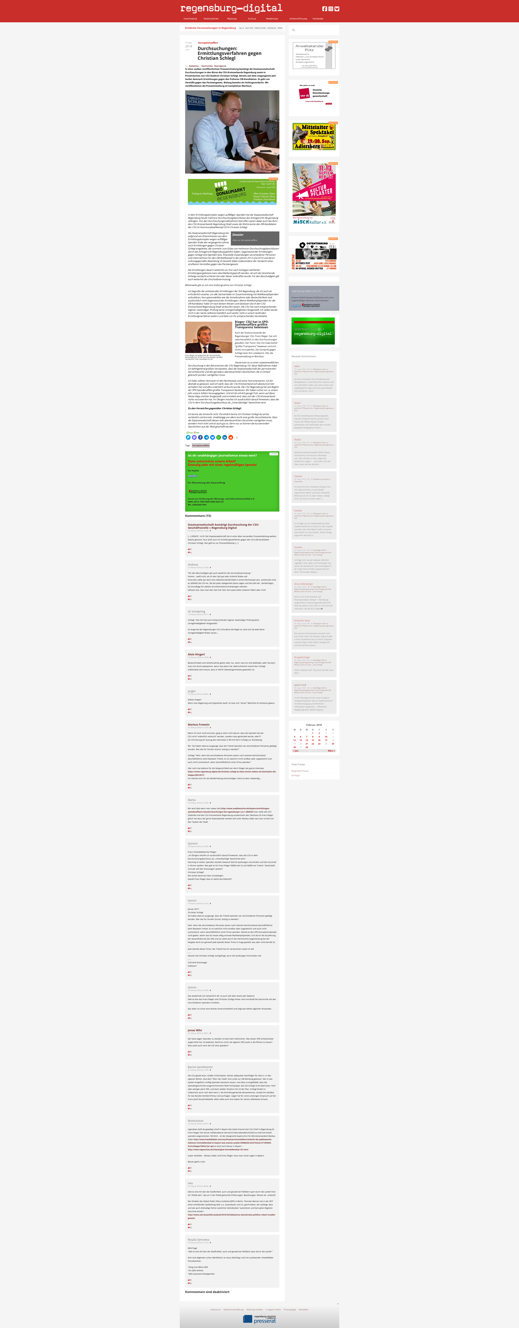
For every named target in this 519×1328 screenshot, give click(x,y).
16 (319, 740)
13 (301, 740)
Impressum (215, 1309)
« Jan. (296, 750)
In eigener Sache (273, 1309)
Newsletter (304, 1309)
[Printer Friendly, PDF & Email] (192, 432)
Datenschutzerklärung (234, 1309)
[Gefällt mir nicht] (189, 552)
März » (331, 750)
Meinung (232, 18)
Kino (280, 28)
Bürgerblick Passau (300, 771)
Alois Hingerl (196, 654)
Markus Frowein (198, 724)
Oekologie (260, 28)
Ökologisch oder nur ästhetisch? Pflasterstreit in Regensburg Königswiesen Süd (314, 371)
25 (333, 743)
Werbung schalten (255, 1309)
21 (307, 743)
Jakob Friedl (300, 684)
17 (326, 740)
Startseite (190, 18)
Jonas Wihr (195, 1030)
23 (319, 743)
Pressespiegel (290, 1309)
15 (313, 740)
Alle (241, 28)
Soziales (271, 28)
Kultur (252, 18)
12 (294, 740)
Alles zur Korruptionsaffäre (244, 240)
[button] (188, 437)
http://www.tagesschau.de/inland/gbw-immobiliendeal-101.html (218, 1149)
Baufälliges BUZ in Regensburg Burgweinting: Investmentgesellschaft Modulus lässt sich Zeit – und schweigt (312, 552)
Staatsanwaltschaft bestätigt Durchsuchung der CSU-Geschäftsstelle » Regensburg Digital (223, 526)
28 (307, 747)
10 (326, 736)
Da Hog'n (296, 775)
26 (294, 747)
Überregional (220, 66)
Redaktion (272, 18)
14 (307, 740)
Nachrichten (211, 18)
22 (313, 743)
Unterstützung (298, 18)
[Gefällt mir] (189, 549)
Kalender (318, 18)
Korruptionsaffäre (200, 445)
